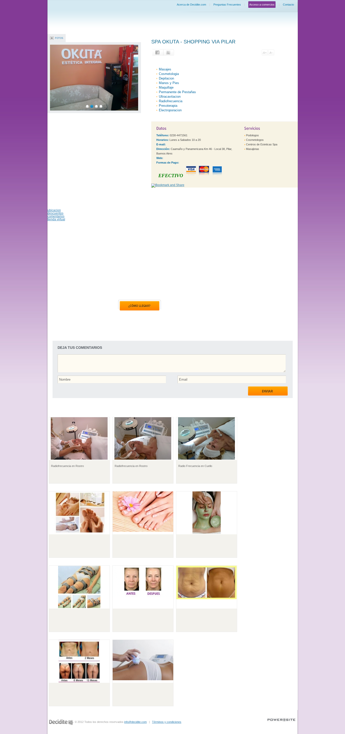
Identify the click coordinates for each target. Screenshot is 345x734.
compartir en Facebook (157, 52)
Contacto (288, 4)
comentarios (55, 216)
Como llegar (139, 305)
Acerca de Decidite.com (191, 4)
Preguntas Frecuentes (227, 4)
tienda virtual (56, 219)
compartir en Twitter (168, 52)
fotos (59, 38)
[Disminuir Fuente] (271, 52)
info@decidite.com (135, 721)
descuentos (55, 213)
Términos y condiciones (166, 721)
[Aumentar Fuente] (265, 52)
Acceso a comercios (262, 4)
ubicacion (54, 210)
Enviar (268, 391)
